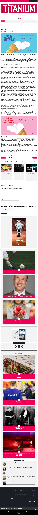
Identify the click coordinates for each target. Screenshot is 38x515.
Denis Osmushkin (19, 508)
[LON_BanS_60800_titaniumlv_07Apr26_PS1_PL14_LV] (19, 232)
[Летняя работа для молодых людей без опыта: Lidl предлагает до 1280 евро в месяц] (19, 390)
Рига (12, 155)
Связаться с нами (32, 501)
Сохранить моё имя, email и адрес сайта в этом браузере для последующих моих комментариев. (18, 206)
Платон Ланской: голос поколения (19, 427)
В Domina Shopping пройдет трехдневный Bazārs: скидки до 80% (6, 176)
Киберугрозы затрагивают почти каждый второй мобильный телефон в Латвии (19, 467)
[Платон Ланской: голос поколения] (19, 416)
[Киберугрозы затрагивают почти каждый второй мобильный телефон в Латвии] (4, 468)
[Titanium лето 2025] (19, 334)
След (34, 157)
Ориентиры (14, 23)
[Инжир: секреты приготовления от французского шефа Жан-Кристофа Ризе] (4, 473)
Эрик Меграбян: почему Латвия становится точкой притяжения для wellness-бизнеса (19, 296)
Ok (19, 513)
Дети (9, 155)
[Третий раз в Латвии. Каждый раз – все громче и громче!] (19, 168)
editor (7, 155)
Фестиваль (16, 155)
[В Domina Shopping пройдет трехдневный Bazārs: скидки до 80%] (6, 168)
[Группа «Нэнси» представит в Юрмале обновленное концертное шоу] (31, 168)
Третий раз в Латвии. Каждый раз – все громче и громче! (19, 176)
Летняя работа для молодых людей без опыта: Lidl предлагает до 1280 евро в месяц (19, 401)
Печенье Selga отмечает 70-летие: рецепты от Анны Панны (16, 462)
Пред (4, 157)
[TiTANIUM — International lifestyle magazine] (19, 8)
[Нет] (36, 512)
